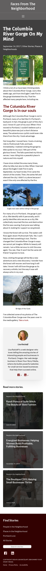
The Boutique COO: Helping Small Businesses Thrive (21, 481)
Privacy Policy (13, 565)
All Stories (7, 540)
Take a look (23, 320)
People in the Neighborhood (15, 526)
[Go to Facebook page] (6, 553)
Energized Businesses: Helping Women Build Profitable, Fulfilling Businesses (22, 443)
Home (5, 565)
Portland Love (9, 536)
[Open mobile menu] (23, 16)
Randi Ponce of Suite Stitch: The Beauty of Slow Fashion (21, 403)
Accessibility (24, 565)
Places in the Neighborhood (15, 531)
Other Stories (28, 46)
